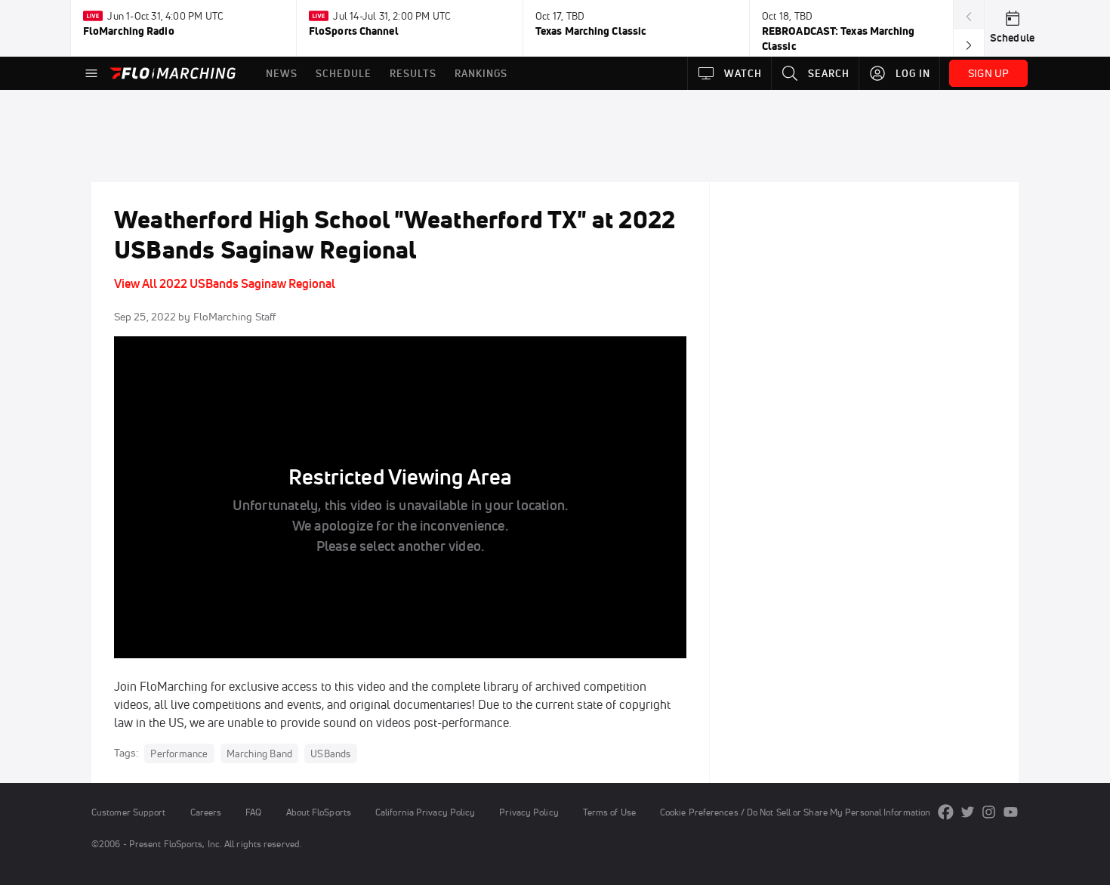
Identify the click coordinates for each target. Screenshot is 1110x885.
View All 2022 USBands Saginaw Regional (224, 283)
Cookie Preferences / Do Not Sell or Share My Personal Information (795, 812)
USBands (330, 753)
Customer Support (128, 812)
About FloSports (318, 812)
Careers (206, 812)
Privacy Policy (528, 812)
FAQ (253, 812)
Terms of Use (609, 812)
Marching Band (260, 753)
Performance (179, 753)
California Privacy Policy (425, 812)
